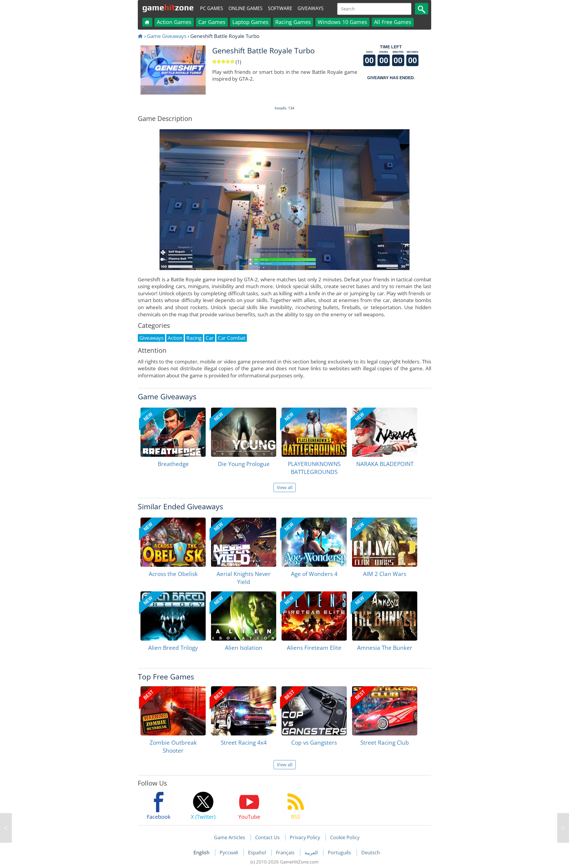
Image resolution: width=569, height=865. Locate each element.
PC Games (211, 8)
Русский (229, 852)
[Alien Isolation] (243, 616)
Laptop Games (250, 21)
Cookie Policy (344, 837)
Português (340, 852)
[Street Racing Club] (384, 710)
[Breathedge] (173, 432)
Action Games (174, 21)
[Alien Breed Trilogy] (173, 616)
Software (280, 8)
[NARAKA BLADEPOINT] (384, 432)
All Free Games (392, 21)
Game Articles (229, 837)
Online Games (245, 8)
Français (286, 852)
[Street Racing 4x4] (243, 710)
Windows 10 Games (342, 21)
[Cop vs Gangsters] (314, 710)
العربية (312, 852)
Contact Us (267, 837)
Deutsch (370, 852)
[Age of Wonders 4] (314, 542)
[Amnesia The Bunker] (384, 616)
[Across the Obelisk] (173, 542)
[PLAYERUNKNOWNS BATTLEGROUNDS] (314, 432)
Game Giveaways (166, 36)
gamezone (168, 7)
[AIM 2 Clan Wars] (384, 542)
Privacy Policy (305, 837)
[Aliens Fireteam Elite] (314, 616)
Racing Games (293, 21)
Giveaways (311, 8)
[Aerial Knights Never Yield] (243, 542)
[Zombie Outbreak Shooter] (173, 710)
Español (257, 852)
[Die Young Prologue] (243, 432)
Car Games (212, 21)
